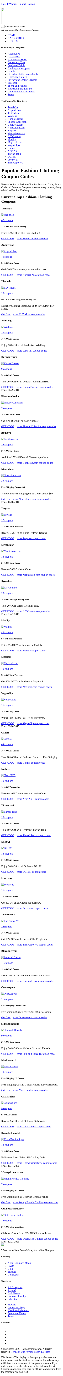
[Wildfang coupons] (7, 327)
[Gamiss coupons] (6, 739)
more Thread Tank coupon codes (34, 835)
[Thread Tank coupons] (9, 811)
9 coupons (6, 369)
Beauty (11, 71)
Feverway (13, 159)
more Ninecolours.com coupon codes (32, 499)
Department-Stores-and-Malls (23, 74)
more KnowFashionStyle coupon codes (37, 1163)
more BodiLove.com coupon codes (35, 462)
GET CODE (7, 238)
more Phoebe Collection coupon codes (36, 426)
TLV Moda (13, 113)
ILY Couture (14, 136)
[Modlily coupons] (6, 627)
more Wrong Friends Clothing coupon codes (35, 1202)
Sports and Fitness (17, 1313)
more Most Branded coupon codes (30, 1090)
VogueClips (14, 145)
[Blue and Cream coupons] (11, 957)
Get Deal (5, 314)
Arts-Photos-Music (17, 59)
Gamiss (11, 148)
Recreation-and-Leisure (20, 88)
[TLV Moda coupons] (8, 287)
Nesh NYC (13, 151)
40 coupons (7, 668)
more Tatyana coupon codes (31, 538)
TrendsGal (13, 107)
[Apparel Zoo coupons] (9, 251)
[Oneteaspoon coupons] (9, 993)
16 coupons (7, 332)
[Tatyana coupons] (6, 514)
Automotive (14, 53)
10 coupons (7, 293)
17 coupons (7, 520)
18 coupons (7, 853)
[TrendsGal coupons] (8, 214)
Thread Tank (14, 153)
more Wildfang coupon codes (32, 350)
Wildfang (12, 116)
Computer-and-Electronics (21, 91)
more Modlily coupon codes (31, 650)
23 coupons (7, 593)
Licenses (45, 1351)
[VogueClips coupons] (8, 699)
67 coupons (7, 220)
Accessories (14, 56)
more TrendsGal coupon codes (32, 238)
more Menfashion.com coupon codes (36, 574)
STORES (13, 41)
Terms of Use (18, 1351)
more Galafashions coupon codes (34, 1126)
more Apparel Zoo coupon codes (33, 275)
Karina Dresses (15, 118)
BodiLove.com (15, 124)
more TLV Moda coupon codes (29, 314)
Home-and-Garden (17, 77)
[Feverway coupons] (7, 884)
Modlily (12, 139)
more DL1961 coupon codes (31, 871)
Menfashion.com (16, 133)
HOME (12, 35)
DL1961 (12, 156)
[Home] (20, 23)
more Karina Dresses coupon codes (35, 387)
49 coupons (7, 632)
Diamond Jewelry (17, 1296)
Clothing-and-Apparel (19, 68)
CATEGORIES (16, 38)
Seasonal (12, 82)
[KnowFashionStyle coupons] (12, 1139)
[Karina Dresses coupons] (10, 363)
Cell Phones (14, 1293)
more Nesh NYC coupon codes (33, 799)
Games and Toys (16, 1307)
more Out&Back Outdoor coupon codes (37, 1238)
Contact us (13, 1274)
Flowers (12, 1304)
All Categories (15, 1287)
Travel (11, 94)
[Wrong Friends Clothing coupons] (15, 1178)
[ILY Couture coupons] (9, 587)
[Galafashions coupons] (9, 1103)
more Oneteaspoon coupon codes (30, 1017)
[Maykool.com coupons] (9, 663)
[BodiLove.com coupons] (10, 439)
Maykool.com (15, 142)
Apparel (12, 1290)
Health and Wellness (18, 1310)
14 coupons (7, 444)
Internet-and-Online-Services (22, 79)
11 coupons (7, 963)
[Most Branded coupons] (9, 1066)
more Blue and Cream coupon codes (35, 981)
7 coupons (6, 256)
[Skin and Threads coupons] (11, 1030)
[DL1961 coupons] (7, 848)
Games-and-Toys (16, 62)
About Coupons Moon (19, 1263)
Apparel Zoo (14, 110)
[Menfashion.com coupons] (11, 551)
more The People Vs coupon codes (35, 944)
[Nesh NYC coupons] (8, 775)
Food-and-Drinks (16, 65)
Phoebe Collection (17, 121)
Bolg (10, 1268)
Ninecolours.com (16, 127)
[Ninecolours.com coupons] (11, 475)
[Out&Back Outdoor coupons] (12, 1215)
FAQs (11, 1265)
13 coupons (7, 1144)
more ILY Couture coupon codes (33, 611)
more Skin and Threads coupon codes (36, 1053)
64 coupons (7, 744)
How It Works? (9, 4)
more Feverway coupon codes (32, 908)
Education (13, 1299)
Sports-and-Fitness (17, 85)
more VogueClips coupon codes (33, 723)
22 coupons (7, 481)
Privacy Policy (33, 1351)
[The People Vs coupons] (10, 921)
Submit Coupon (27, 4)
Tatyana (12, 130)
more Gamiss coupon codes (31, 762)
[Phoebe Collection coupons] (12, 402)
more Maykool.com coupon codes (34, 687)
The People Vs (15, 162)
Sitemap (12, 1271)
